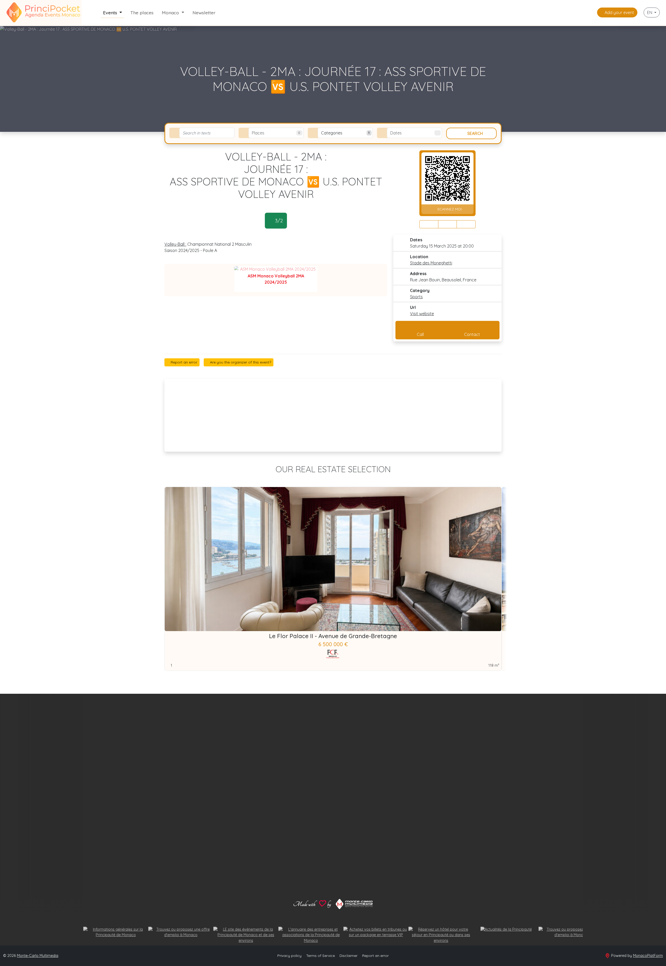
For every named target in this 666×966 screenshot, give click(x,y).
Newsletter (204, 12)
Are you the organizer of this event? (240, 362)
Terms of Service (320, 955)
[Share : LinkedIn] (466, 224)
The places (141, 12)
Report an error (183, 362)
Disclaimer (348, 955)
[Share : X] (447, 224)
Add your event (619, 12)
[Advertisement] (333, 415)
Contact (472, 334)
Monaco (171, 12)
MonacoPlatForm (648, 955)
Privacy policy (289, 955)
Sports (416, 296)
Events (110, 12)
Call (420, 334)
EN (650, 12)
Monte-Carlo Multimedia (37, 955)
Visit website (422, 313)
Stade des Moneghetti (431, 262)
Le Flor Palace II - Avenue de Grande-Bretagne (333, 636)
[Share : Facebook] (428, 224)
